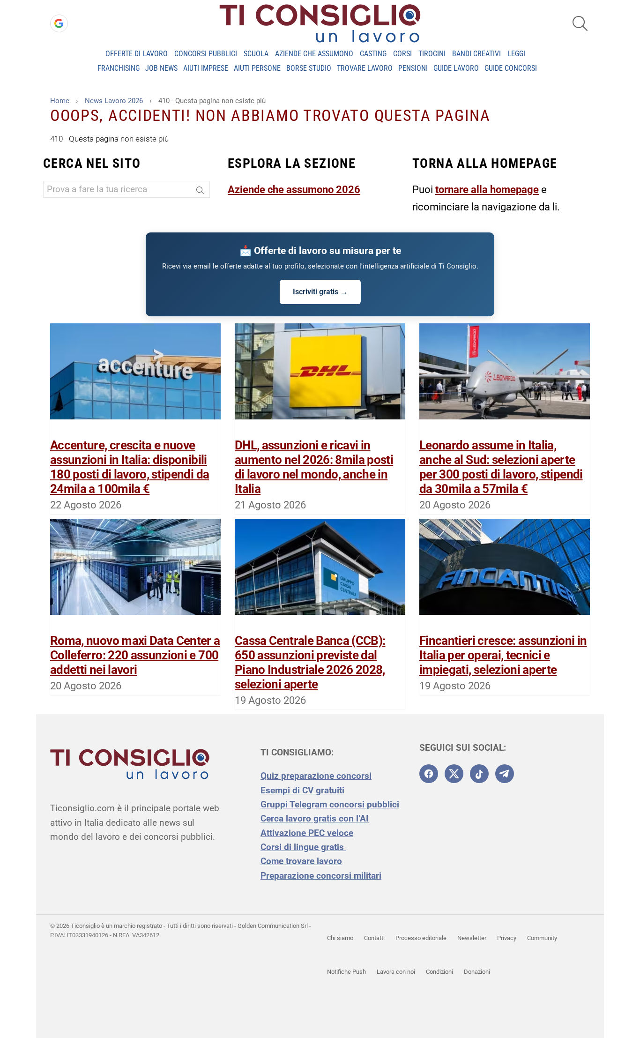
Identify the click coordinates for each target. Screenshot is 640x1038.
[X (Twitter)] (454, 773)
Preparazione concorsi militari (320, 875)
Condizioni (439, 971)
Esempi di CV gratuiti (302, 790)
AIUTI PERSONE (257, 68)
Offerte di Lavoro (136, 53)
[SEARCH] (580, 23)
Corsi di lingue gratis (303, 847)
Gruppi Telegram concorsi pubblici (329, 804)
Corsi (402, 53)
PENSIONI (413, 68)
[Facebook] (428, 773)
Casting (373, 53)
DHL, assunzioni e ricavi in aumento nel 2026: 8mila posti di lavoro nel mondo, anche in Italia (314, 467)
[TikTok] (479, 773)
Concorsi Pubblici (205, 53)
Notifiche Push (346, 971)
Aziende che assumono (314, 53)
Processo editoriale (421, 937)
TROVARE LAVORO (365, 68)
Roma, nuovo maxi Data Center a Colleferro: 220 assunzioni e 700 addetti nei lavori (135, 655)
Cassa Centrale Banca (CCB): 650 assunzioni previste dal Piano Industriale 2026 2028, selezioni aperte (310, 663)
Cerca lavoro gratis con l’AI (314, 818)
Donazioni (477, 971)
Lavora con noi (396, 971)
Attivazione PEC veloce (306, 833)
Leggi (516, 53)
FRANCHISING (118, 68)
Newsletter (471, 937)
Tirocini (432, 53)
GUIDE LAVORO (456, 68)
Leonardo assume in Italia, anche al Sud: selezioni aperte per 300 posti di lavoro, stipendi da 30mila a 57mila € (501, 467)
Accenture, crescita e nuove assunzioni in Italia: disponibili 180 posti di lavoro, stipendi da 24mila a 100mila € (129, 467)
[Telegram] (504, 773)
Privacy (506, 937)
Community (542, 937)
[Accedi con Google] (59, 23)
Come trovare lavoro (301, 861)
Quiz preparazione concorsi (316, 775)
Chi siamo (340, 937)
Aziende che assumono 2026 (294, 189)
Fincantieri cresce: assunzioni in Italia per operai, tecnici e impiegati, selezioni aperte (503, 655)
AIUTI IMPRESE (205, 68)
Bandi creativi (476, 53)
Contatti (374, 937)
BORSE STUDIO (308, 68)
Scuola (256, 53)
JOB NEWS (161, 68)
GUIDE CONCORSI (510, 68)
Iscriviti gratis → (320, 291)
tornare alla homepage (487, 189)
